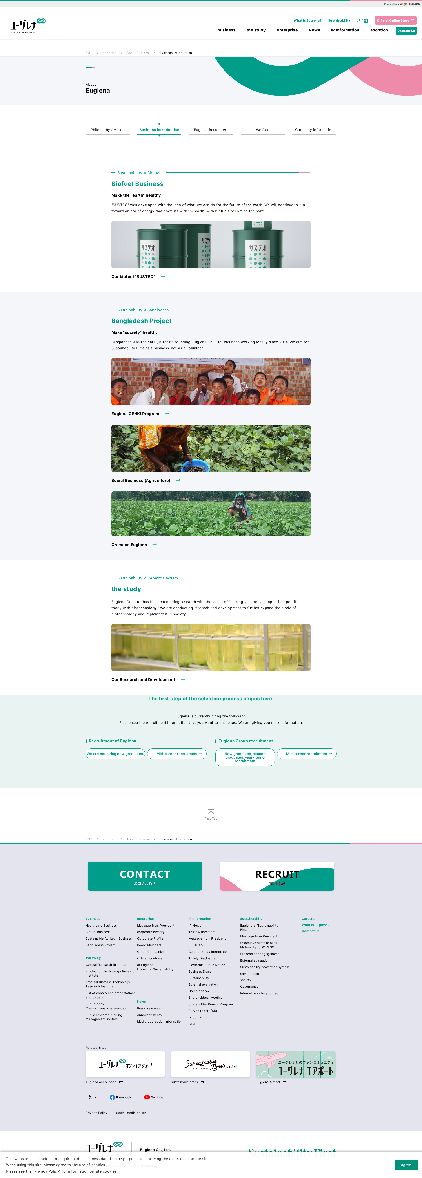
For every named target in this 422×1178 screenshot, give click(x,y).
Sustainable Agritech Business (109, 938)
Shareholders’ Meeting (206, 997)
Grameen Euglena (129, 544)
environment (249, 973)
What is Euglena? (308, 20)
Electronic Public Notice (207, 965)
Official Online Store (393, 20)
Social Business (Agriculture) (141, 480)
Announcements (149, 1015)
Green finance (199, 991)
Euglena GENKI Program (135, 413)
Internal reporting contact (260, 993)
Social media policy (131, 1112)
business (226, 30)
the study (256, 30)
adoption (379, 30)
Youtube (157, 1097)
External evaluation (203, 984)
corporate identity (151, 932)
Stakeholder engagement (259, 954)
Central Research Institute (106, 964)
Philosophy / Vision (108, 129)
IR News (195, 925)
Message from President (156, 925)
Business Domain (201, 971)
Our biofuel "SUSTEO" (133, 276)
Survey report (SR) (203, 1011)
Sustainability (339, 20)
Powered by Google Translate (402, 4)
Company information (314, 129)
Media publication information (160, 1021)
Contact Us (406, 31)
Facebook (123, 1097)
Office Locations (149, 958)
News (314, 30)
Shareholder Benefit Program (211, 1004)
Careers (308, 918)
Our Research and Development (143, 679)
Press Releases (148, 1008)
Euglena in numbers (211, 129)
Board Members (149, 945)
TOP (89, 52)
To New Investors (202, 932)
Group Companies (150, 951)
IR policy (195, 1017)
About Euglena (138, 52)
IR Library (196, 945)
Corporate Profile (150, 938)
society (245, 980)
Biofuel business (98, 932)
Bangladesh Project (101, 945)
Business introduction (159, 129)
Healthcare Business (101, 925)
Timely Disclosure (202, 958)
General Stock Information (209, 951)
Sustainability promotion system (264, 967)
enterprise (287, 30)
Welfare (262, 129)
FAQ (192, 1024)
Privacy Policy (96, 1112)
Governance (249, 986)
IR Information (345, 30)
